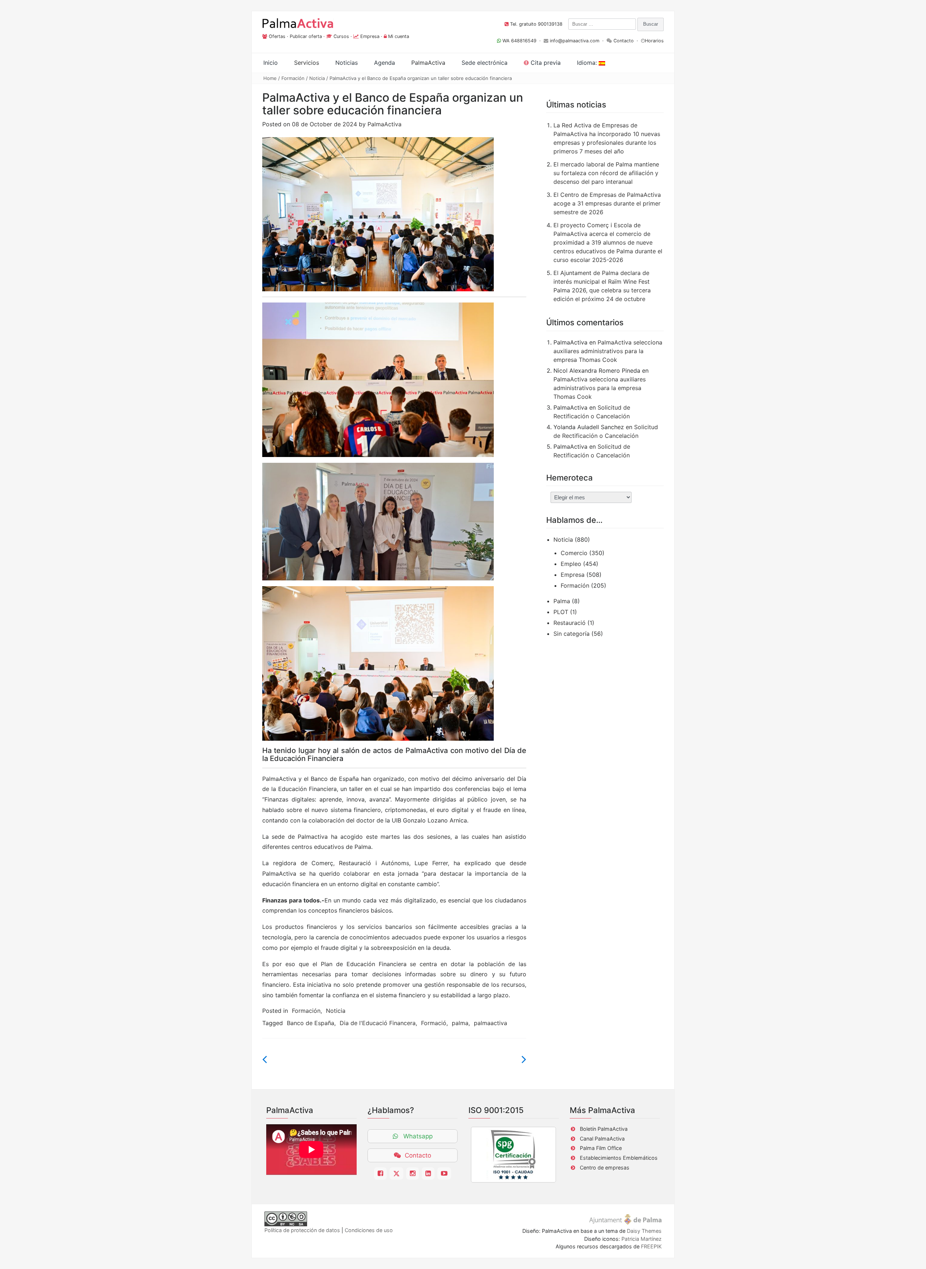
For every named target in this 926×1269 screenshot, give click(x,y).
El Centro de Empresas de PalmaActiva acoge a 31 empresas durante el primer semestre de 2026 (607, 203)
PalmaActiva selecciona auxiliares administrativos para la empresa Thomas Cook (607, 351)
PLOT (560, 612)
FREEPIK (651, 1246)
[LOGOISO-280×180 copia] (513, 1155)
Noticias (346, 62)
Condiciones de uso (369, 1230)
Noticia (317, 78)
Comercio (574, 553)
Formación (293, 78)
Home (270, 78)
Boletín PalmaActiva (604, 1129)
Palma (561, 601)
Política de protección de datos (302, 1230)
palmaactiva (490, 1023)
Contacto (623, 40)
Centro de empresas (604, 1167)
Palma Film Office (601, 1148)
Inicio (270, 62)
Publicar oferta (306, 36)
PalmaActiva (385, 124)
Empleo (571, 563)
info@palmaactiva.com (574, 40)
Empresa (369, 36)
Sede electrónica (484, 62)
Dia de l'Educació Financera (378, 1023)
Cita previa (545, 62)
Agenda (384, 62)
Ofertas (277, 36)
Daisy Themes (644, 1231)
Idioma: (588, 62)
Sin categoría (571, 633)
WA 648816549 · (522, 40)
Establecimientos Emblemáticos (619, 1158)
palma (460, 1023)
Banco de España (310, 1023)
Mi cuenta (398, 36)
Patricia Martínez (641, 1239)
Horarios (654, 40)
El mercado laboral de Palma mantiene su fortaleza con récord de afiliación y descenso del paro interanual (606, 173)
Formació (433, 1023)
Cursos (341, 36)
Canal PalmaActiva (602, 1138)
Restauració (569, 622)
